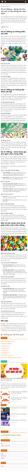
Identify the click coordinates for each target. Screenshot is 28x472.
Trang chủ (3, 4)
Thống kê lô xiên (5, 353)
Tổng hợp (8, 4)
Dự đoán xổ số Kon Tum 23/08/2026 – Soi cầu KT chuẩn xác (19, 392)
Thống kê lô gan (5, 348)
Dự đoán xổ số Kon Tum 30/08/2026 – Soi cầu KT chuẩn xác (13, 379)
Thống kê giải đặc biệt (6, 343)
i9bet (2, 443)
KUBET (2, 466)
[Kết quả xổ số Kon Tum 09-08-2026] (5, 420)
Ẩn (7, 27)
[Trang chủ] (2, 1)
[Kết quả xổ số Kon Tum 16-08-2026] (5, 414)
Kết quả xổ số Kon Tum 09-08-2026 (18, 420)
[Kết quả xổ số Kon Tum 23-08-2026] (5, 408)
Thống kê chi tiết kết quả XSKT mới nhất (11, 357)
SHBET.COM (3, 456)
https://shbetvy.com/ (5, 445)
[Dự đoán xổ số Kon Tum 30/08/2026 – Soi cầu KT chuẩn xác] (14, 364)
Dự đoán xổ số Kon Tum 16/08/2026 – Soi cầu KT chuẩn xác (19, 398)
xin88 (2, 453)
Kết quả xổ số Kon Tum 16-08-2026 (18, 414)
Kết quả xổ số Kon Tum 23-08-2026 (18, 407)
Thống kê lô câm (5, 346)
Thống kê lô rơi (4, 350)
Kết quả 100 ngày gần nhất (7, 341)
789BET (2, 458)
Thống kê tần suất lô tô (7, 355)
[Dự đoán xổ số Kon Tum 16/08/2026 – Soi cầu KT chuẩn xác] (5, 398)
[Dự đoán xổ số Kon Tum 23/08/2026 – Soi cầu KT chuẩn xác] (5, 392)
